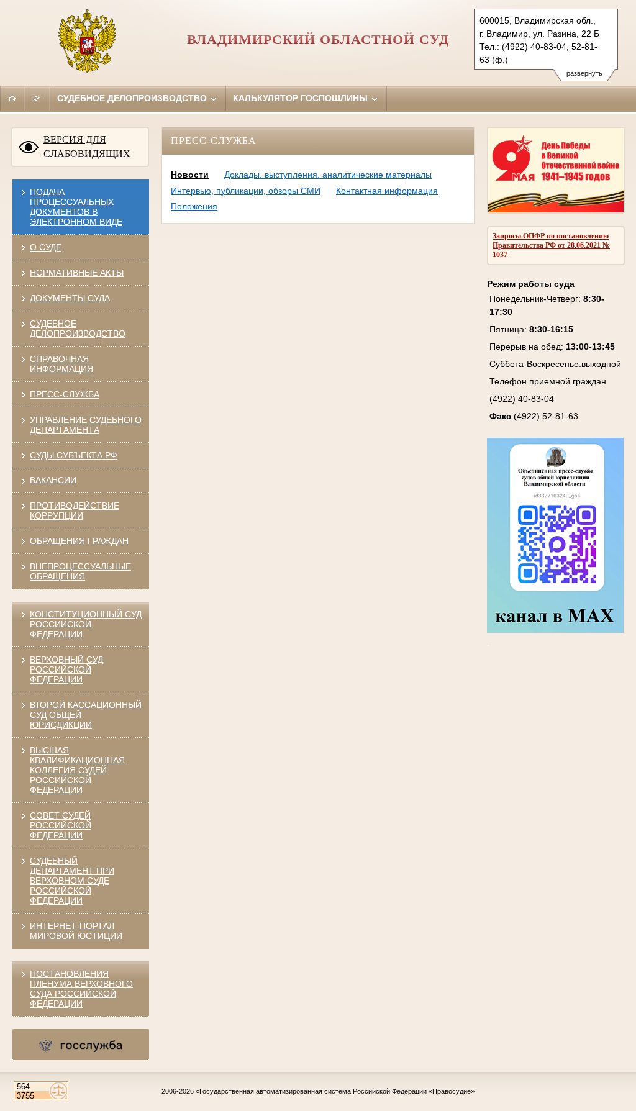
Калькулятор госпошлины (301, 98)
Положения (194, 206)
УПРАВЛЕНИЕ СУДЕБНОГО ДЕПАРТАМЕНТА (86, 425)
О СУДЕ (45, 247)
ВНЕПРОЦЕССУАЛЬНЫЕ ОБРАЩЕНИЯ (80, 571)
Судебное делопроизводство (133, 98)
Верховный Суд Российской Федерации (66, 669)
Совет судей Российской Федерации (60, 825)
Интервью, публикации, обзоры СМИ (245, 191)
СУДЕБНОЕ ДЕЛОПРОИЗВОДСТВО (77, 328)
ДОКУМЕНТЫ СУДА (70, 298)
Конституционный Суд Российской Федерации (86, 624)
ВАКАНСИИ (53, 480)
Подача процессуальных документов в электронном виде (76, 207)
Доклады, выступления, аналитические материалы (328, 174)
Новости (190, 174)
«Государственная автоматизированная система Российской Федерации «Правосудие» (335, 1091)
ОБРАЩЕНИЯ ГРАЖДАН (79, 541)
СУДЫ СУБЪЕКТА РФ (73, 455)
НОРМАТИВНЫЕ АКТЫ (77, 273)
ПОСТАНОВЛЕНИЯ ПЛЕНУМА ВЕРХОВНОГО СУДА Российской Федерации (81, 989)
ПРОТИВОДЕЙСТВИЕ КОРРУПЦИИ (74, 510)
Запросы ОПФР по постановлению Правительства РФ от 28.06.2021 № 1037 (551, 245)
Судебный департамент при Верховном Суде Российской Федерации (72, 880)
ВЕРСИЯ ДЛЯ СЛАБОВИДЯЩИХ (86, 146)
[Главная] (12, 98)
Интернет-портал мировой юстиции (76, 931)
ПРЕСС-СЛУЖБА (64, 394)
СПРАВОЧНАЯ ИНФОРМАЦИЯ (61, 364)
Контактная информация (387, 191)
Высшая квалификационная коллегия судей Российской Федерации (77, 770)
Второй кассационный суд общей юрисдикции (86, 715)
